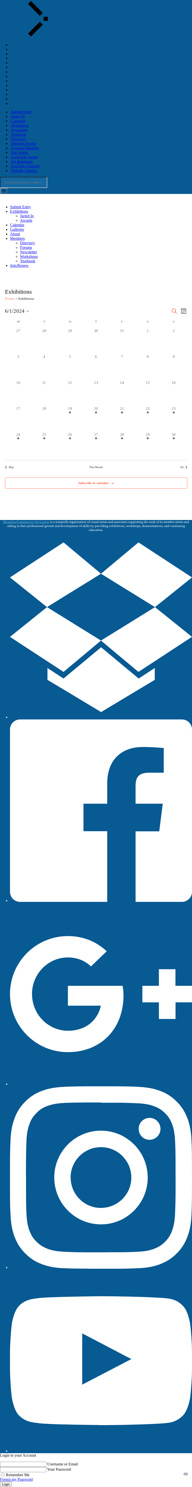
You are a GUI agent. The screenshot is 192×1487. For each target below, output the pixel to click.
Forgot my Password (16, 1479)
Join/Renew (19, 265)
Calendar (17, 225)
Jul (182, 467)
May (11, 467)
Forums (26, 247)
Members (17, 238)
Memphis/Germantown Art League (26, 522)
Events (9, 298)
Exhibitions (19, 211)
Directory (27, 243)
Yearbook (27, 261)
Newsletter (28, 252)
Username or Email (62, 1464)
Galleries (17, 229)
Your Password (59, 1469)
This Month (96, 467)
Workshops (29, 256)
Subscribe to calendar (93, 483)
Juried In (27, 216)
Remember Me (17, 1475)
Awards (26, 220)
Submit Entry (20, 207)
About (15, 234)
